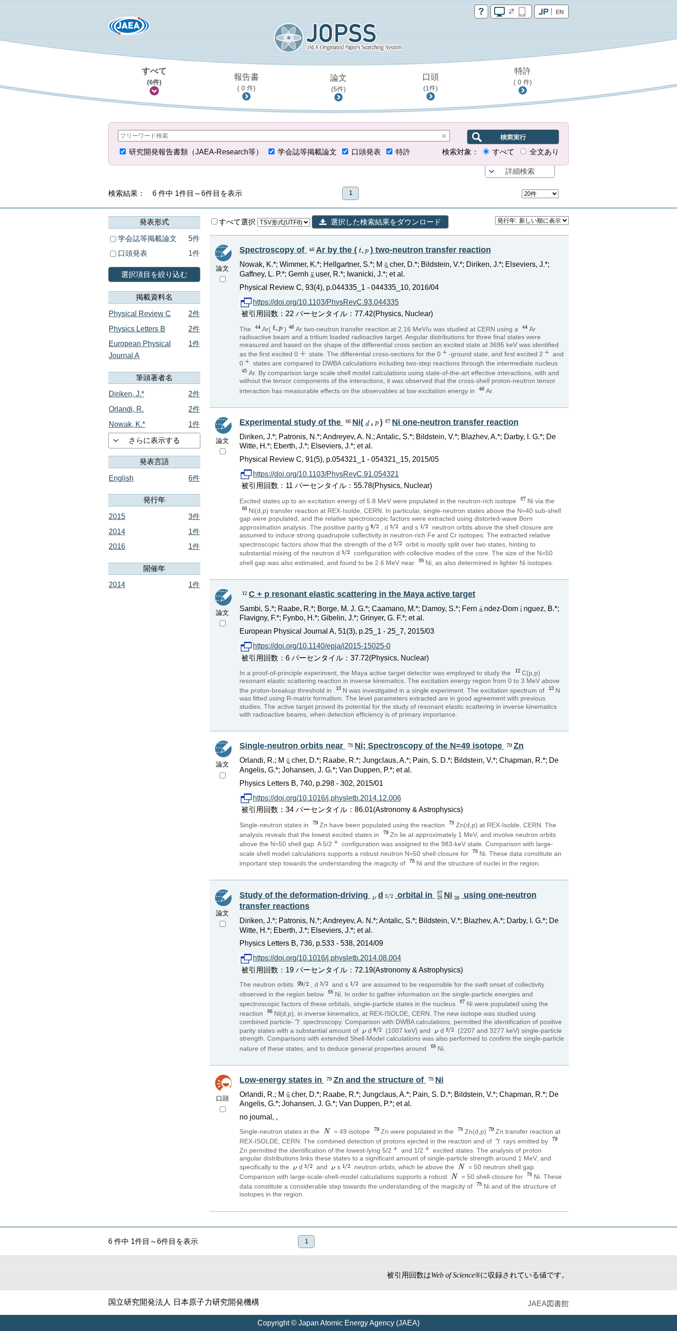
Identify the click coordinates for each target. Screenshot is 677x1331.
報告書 (246, 82)
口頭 (430, 82)
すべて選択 (238, 222)
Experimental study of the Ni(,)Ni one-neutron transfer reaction (379, 422)
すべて (154, 76)
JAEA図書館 (548, 1303)
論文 (338, 83)
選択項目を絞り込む (154, 274)
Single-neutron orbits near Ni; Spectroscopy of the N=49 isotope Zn (381, 745)
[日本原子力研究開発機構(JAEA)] (129, 29)
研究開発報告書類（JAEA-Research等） (196, 152)
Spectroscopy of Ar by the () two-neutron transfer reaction (365, 249)
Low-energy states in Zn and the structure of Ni (341, 1079)
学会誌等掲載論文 (307, 152)
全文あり (544, 152)
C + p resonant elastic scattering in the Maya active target (362, 594)
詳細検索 (520, 171)
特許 (523, 76)
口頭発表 (366, 152)
